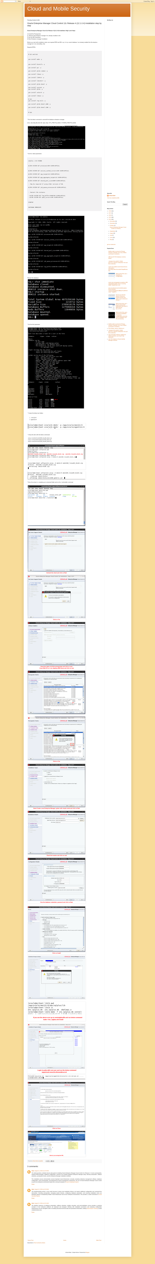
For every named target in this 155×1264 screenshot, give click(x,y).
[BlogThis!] (48, 1161)
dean (33, 1170)
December (112, 221)
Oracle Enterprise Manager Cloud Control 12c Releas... (118, 228)
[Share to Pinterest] (53, 1161)
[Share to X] (50, 1161)
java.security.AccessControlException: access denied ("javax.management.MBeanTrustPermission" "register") (118, 290)
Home (64, 1240)
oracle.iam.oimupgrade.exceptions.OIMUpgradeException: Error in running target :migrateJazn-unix (118, 284)
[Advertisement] (117, 50)
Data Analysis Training (92, 1208)
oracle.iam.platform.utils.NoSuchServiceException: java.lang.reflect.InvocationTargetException (118, 268)
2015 (110, 217)
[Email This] (46, 1161)
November (112, 223)
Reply (33, 1184)
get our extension (111, 244)
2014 (110, 219)
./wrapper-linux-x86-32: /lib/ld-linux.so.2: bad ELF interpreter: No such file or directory (118, 262)
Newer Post (30, 1240)
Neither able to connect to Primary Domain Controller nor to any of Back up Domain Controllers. (117, 253)
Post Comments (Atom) (39, 1242)
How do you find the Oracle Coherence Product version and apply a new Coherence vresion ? (121, 297)
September (113, 231)
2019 (110, 211)
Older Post (98, 1240)
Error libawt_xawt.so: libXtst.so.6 (116, 328)
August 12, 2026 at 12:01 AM (42, 1203)
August (112, 233)
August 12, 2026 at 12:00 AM (42, 1170)
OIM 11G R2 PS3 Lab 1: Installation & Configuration (121, 275)
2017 (110, 213)
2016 (110, 215)
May (111, 239)
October (112, 225)
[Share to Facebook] (52, 1161)
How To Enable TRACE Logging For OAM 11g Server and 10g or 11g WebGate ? (117, 336)
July (111, 235)
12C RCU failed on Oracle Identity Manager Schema (116, 339)
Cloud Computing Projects (72, 1182)
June (111, 237)
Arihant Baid (112, 195)
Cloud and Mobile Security (58, 9)
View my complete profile (113, 198)
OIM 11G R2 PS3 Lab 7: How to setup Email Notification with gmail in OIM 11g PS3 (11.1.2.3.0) (122, 306)
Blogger (87, 1252)
